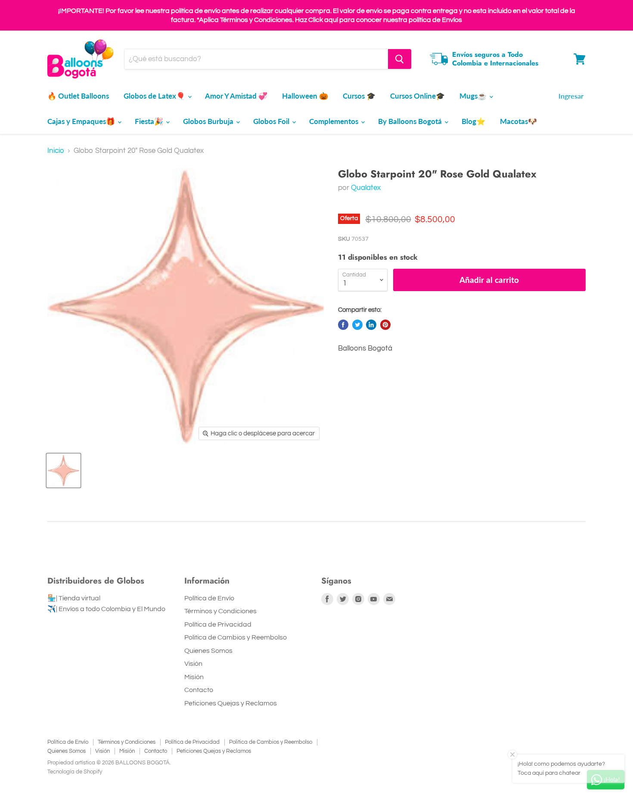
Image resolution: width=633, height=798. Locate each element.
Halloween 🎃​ (305, 95)
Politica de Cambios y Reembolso (235, 637)
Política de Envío (209, 598)
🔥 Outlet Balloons (78, 95)
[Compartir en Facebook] (343, 325)
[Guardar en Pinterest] (385, 325)
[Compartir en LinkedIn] (371, 325)
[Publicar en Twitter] (357, 325)
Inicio (55, 151)
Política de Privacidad (217, 624)
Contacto (198, 689)
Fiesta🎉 (150, 121)
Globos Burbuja (209, 121)
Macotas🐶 (518, 121)
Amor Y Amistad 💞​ (236, 95)
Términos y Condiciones (220, 611)
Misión (194, 677)
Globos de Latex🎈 (155, 95)
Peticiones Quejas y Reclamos (230, 703)
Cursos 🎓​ (359, 95)
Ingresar (571, 96)
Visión (193, 663)
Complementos (334, 121)
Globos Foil (272, 121)
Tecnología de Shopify (74, 772)
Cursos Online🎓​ (417, 95)
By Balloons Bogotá (411, 121)
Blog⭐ (473, 121)
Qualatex (366, 188)
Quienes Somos (208, 650)
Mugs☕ (473, 95)
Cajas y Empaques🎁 (82, 121)
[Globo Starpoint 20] (64, 470)
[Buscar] (399, 59)
